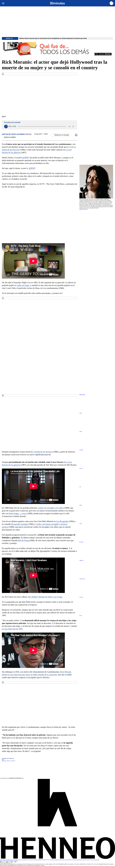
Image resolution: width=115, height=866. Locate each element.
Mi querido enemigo (19, 524)
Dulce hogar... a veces (18, 513)
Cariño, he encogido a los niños (50, 508)
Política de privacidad (19, 860)
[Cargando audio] (6, 126)
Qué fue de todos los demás (13, 134)
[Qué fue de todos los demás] (57, 49)
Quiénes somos (71, 860)
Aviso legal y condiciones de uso (7, 860)
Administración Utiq (59, 860)
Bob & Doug (23, 540)
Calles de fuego (23, 285)
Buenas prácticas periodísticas (81, 860)
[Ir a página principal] (57, 3)
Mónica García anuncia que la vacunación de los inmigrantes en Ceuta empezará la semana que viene (53, 38)
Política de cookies (28, 860)
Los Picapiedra (62, 521)
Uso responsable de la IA (94, 860)
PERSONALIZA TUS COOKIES (46, 860)
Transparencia (36, 860)
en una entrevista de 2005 (12, 629)
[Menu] (3, 3)
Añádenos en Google (61, 135)
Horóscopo (82, 394)
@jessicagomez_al (83, 209)
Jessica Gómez (10, 137)
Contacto (66, 860)
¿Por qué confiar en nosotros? (8, 761)
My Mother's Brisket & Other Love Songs (45, 597)
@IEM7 (26, 157)
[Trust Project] (7, 758)
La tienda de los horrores (42, 452)
